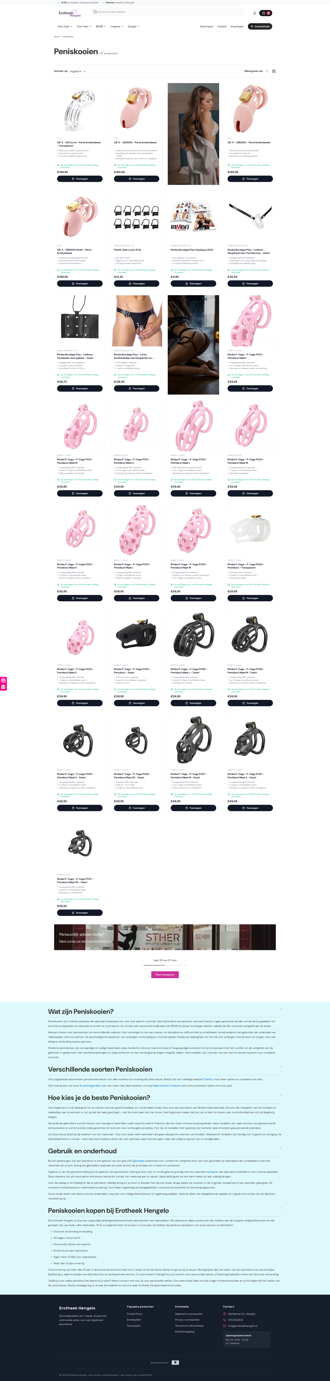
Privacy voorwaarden (187, 1319)
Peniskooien (68, 36)
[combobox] (166, 11)
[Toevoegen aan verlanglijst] (100, 88)
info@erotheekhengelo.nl (242, 1325)
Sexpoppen (134, 1325)
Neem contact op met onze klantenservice (85, 941)
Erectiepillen (134, 1319)
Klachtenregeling (184, 1331)
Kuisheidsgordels (90, 1085)
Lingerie (115, 26)
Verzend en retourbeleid (189, 1325)
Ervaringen (237, 26)
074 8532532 (235, 1319)
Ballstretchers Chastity (167, 1085)
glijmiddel (139, 1161)
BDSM (99, 26)
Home (56, 36)
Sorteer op (61, 71)
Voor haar (63, 26)
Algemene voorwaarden (189, 1313)
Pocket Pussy (134, 1313)
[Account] (255, 13)
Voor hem (82, 26)
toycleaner (212, 1172)
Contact (222, 26)
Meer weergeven (165, 974)
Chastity (208, 1079)
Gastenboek (262, 26)
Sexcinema (206, 26)
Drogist (132, 26)
